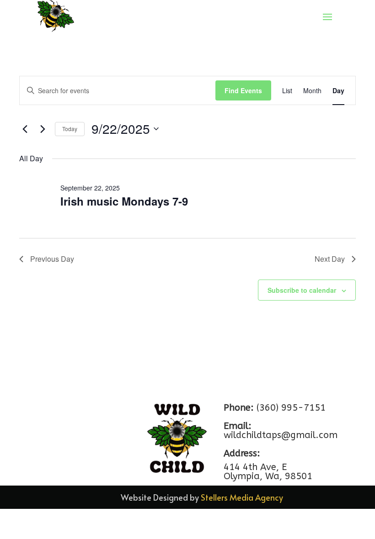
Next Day (330, 259)
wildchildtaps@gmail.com (281, 435)
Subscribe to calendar (302, 290)
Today (69, 128)
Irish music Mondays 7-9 (124, 201)
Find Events (243, 90)
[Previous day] (24, 128)
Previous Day (52, 259)
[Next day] (42, 128)
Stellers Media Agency (242, 497)
